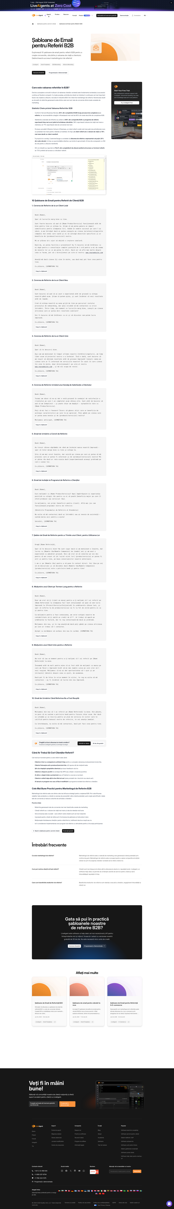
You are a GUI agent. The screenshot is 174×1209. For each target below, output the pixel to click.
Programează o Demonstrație (58, 72)
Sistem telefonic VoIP (127, 1137)
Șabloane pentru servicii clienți (46, 24)
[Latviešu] (111, 1191)
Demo (33, 1131)
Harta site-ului (123, 1202)
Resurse (66, 14)
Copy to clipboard (41, 271)
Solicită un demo (84, 743)
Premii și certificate (80, 1134)
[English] (79, 1191)
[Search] (93, 15)
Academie (101, 1137)
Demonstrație (124, 15)
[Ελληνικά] (75, 1191)
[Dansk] (69, 1191)
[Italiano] (102, 1191)
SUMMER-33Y (57, 9)
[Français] (92, 1191)
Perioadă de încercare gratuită (106, 15)
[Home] (33, 24)
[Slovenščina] (137, 1191)
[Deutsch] (72, 1191)
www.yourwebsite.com (94, 252)
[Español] (82, 1191)
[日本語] (105, 1191)
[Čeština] (66, 1191)
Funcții (34, 1138)
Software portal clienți (127, 1152)
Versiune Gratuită (38, 72)
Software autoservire (127, 1141)
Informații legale (79, 1145)
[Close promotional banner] (171, 2)
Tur (33, 1146)
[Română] (128, 1191)
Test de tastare (102, 1145)
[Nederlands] (115, 1191)
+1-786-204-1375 (40, 1178)
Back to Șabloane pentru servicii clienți (47, 831)
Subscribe (137, 1171)
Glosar (100, 1134)
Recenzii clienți (79, 1137)
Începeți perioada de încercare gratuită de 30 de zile (42, 1104)
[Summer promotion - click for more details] (87, 5)
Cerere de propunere (57, 1145)
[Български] (62, 1191)
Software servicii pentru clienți (130, 1134)
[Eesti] (85, 1191)
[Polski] (121, 1191)
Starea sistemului (56, 1137)
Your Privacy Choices (104, 1205)
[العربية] (59, 1191)
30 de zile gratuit (98, 743)
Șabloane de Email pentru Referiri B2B (70, 24)
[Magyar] (98, 1191)
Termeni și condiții (70, 1202)
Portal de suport (56, 1130)
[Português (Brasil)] (124, 1191)
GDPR (114, 1202)
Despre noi (78, 1130)
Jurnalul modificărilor (57, 1141)
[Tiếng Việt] (100, 1193)
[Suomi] (89, 1191)
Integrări (34, 1142)
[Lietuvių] (108, 1191)
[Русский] (131, 1191)
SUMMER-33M (40, 9)
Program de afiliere (80, 1141)
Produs (57, 14)
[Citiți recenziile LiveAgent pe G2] (94, 1172)
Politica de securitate (84, 1202)
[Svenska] (141, 1191)
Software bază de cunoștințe (129, 1130)
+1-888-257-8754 (40, 1174)
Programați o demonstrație (65, 1104)
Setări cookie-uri (135, 1202)
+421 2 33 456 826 (40, 1171)
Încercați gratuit (68, 831)
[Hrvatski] (95, 1191)
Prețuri (34, 1135)
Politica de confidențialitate (101, 1202)
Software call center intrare (129, 1145)
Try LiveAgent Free (127, 102)
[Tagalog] (97, 1193)
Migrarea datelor (56, 1134)
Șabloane (100, 1141)
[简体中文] (103, 1193)
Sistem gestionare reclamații (129, 1149)
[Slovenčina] (134, 1191)
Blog (99, 1130)
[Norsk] (118, 1191)
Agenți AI (49, 15)
